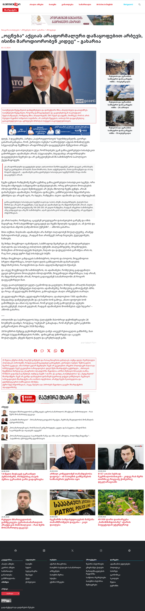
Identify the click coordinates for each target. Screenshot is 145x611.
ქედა (27, 578)
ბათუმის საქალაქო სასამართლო (65, 567)
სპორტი (114, 571)
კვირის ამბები (8, 567)
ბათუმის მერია (57, 575)
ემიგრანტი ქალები (95, 567)
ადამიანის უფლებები (120, 564)
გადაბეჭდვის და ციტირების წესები (17, 607)
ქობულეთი (30, 582)
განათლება (67, 4)
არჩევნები (55, 571)
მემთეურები (91, 584)
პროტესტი (51, 30)
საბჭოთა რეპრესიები (96, 577)
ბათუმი (52, 4)
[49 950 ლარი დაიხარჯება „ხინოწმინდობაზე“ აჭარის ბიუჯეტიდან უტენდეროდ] (121, 502)
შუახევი (29, 575)
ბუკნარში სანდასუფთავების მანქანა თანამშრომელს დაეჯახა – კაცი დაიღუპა (72, 522)
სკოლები (114, 578)
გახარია (41, 30)
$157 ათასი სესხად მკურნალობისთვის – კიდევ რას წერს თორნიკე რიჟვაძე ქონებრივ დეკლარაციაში (120, 477)
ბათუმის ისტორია (94, 581)
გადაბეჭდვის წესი (88, 342)
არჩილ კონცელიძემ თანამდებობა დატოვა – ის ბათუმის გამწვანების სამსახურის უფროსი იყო (71, 476)
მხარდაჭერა (10, 10)
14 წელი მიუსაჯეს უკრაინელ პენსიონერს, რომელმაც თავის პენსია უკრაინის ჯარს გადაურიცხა (22, 476)
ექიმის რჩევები (57, 582)
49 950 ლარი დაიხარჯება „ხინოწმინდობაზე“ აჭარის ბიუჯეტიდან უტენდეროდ (114, 522)
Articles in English (105, 4)
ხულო (28, 567)
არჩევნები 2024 (28, 30)
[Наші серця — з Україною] (11, 4)
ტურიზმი (114, 585)
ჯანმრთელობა (8, 578)
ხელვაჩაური (31, 571)
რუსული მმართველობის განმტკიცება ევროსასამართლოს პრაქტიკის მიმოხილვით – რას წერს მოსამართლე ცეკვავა (23, 523)
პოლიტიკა (115, 567)
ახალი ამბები (36, 4)
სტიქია (53, 578)
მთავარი (5, 30)
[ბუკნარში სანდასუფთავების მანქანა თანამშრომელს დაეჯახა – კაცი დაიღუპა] (72, 502)
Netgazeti (128, 4)
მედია (113, 582)
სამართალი (85, 4)
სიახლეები (15, 30)
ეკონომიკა (115, 575)
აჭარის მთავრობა (58, 564)
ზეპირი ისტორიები (95, 564)
